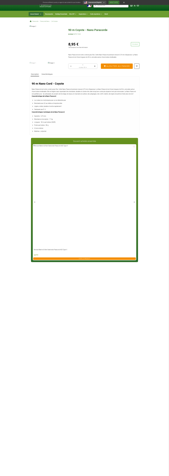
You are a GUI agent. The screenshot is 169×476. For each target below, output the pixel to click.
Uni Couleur (54, 21)
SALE (106, 14)
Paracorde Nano (44, 21)
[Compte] (134, 5)
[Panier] (137, 5)
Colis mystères (95, 14)
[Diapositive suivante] (134, 202)
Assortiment (34, 14)
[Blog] (131, 5)
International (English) (95, 2)
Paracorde (35, 21)
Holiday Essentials (61, 14)
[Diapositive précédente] (34, 202)
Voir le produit (84, 258)
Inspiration (82, 14)
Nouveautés (49, 14)
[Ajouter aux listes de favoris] (136, 66)
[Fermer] (123, 2)
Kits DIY (72, 14)
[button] (73, 14)
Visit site (114, 2)
